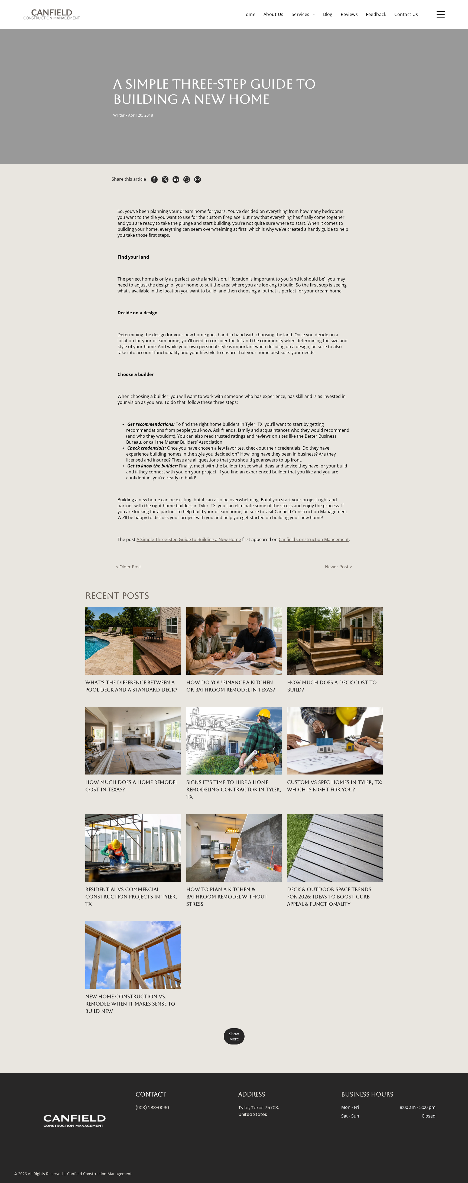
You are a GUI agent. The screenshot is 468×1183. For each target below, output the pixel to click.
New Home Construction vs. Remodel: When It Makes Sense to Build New (130, 1004)
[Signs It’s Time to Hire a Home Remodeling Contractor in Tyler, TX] (234, 741)
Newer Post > (338, 567)
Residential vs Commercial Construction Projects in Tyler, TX (131, 897)
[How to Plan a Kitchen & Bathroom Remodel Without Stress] (234, 848)
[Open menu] (441, 14)
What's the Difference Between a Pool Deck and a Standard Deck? (131, 686)
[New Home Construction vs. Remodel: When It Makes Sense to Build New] (133, 955)
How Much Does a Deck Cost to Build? (332, 686)
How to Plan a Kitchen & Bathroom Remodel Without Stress (227, 897)
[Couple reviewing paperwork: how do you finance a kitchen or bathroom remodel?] (234, 641)
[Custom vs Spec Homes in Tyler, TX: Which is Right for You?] (335, 741)
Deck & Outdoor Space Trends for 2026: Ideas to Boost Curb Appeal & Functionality (329, 897)
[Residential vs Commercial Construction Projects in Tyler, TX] (133, 848)
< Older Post (128, 567)
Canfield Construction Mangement (314, 539)
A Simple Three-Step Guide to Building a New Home (188, 539)
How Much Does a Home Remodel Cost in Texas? (131, 785)
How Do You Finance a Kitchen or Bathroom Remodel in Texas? (230, 686)
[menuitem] (248, 14)
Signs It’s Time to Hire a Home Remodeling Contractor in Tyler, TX (233, 789)
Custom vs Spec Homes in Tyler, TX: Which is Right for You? (334, 785)
